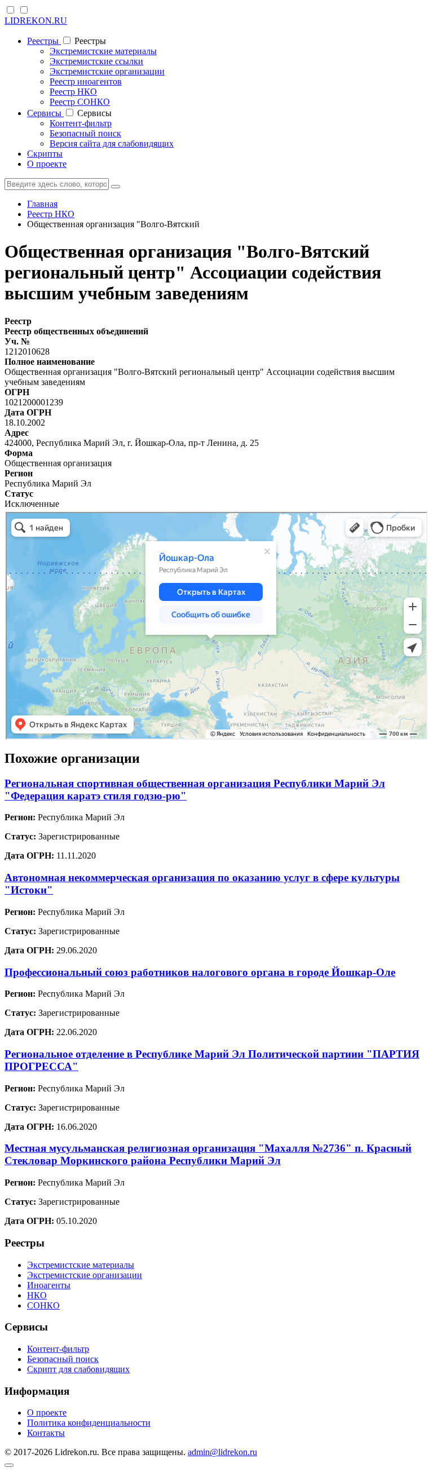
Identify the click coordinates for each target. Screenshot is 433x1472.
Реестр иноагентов (86, 81)
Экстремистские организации (107, 71)
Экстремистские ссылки (96, 61)
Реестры (44, 41)
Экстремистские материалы (103, 51)
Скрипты (45, 153)
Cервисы (45, 113)
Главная (42, 204)
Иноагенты (48, 1285)
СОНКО (43, 1305)
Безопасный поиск (85, 133)
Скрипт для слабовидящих (78, 1369)
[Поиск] (115, 186)
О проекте (47, 164)
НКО (37, 1295)
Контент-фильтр (81, 123)
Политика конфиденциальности (89, 1422)
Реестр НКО (73, 91)
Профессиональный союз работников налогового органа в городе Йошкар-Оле (200, 972)
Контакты (46, 1433)
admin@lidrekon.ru (222, 1452)
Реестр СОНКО (80, 102)
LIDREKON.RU (36, 20)
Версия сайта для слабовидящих (112, 143)
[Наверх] (9, 1465)
